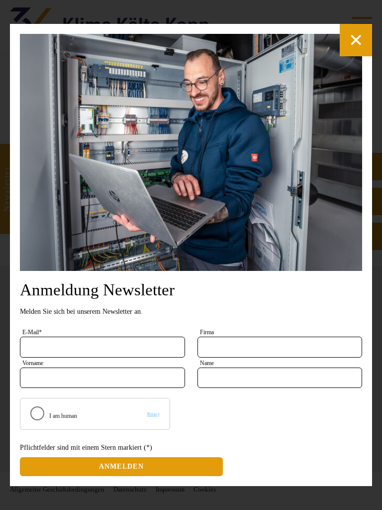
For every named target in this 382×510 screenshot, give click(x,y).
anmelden (121, 466)
